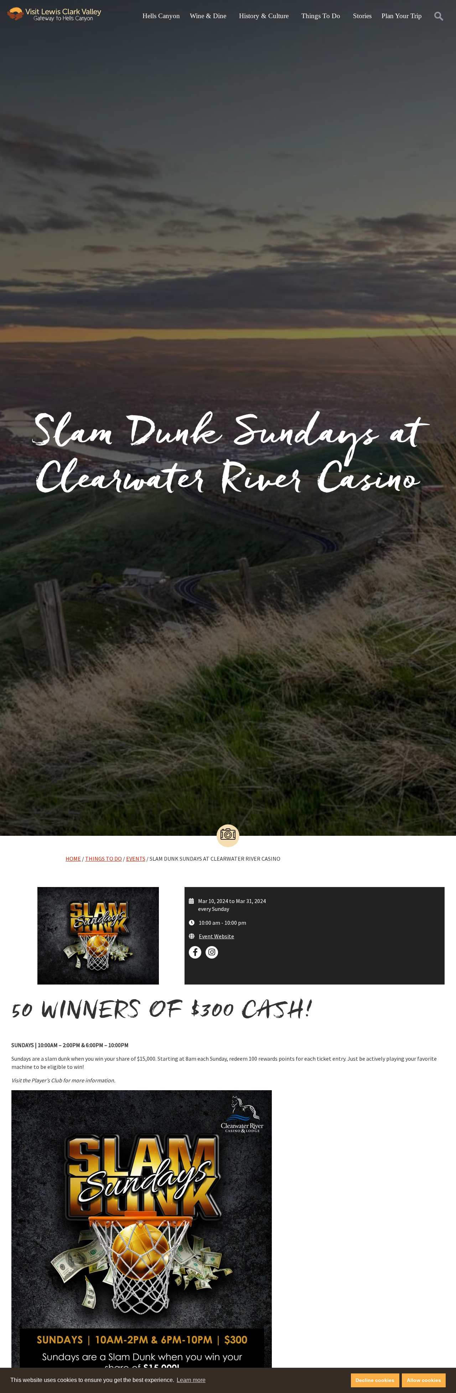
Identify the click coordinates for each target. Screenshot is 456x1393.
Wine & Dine (208, 16)
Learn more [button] (191, 1380)
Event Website (216, 936)
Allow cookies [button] (424, 1380)
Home (73, 858)
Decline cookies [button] (375, 1380)
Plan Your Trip (402, 16)
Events (135, 858)
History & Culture (264, 16)
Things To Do (320, 16)
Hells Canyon (161, 16)
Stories (362, 16)
